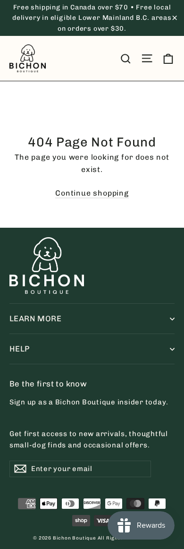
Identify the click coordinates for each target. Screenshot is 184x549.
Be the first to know (48, 383)
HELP (19, 348)
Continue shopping (92, 193)
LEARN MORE (35, 318)
